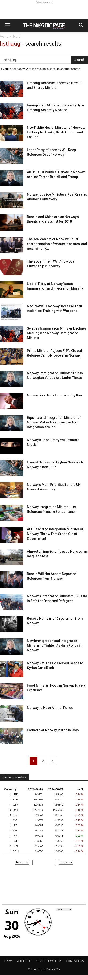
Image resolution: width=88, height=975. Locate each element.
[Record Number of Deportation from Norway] (11, 624)
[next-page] (53, 761)
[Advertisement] (44, 11)
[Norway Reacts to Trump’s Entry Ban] (11, 401)
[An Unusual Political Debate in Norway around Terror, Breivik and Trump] (11, 178)
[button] (7, 25)
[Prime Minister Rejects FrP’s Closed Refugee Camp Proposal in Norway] (11, 356)
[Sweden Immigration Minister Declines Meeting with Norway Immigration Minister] (11, 334)
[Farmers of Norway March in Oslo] (11, 736)
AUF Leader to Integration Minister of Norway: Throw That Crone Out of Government (55, 533)
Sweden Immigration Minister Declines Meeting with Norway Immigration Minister (57, 333)
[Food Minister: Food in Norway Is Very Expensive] (11, 691)
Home (4, 37)
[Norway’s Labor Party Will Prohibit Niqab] (11, 446)
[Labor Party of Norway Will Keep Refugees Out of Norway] (11, 156)
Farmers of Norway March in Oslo (53, 730)
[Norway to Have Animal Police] (11, 713)
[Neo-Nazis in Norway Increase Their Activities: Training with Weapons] (11, 312)
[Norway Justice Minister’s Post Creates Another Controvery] (11, 200)
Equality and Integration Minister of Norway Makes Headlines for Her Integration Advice (54, 422)
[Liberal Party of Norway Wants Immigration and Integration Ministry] (11, 289)
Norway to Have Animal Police (50, 708)
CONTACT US (75, 961)
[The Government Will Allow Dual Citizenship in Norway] (11, 267)
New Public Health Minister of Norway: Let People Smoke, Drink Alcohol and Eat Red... (56, 132)
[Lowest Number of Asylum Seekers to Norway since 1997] (11, 468)
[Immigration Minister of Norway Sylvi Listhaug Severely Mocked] (11, 111)
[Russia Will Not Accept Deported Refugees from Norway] (11, 579)
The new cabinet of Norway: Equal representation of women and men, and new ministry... (57, 243)
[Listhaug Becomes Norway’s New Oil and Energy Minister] (11, 89)
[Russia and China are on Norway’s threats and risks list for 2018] (11, 222)
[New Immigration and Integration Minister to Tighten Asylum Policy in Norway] (11, 646)
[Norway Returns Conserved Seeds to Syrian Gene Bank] (11, 669)
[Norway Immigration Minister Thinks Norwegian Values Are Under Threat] (11, 379)
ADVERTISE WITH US (48, 961)
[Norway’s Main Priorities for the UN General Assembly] (11, 490)
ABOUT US (24, 961)
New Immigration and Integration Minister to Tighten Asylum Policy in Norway (54, 645)
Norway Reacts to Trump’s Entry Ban (54, 395)
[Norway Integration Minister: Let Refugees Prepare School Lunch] (11, 513)
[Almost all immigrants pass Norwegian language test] (11, 557)
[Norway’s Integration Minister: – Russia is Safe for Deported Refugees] (11, 602)
